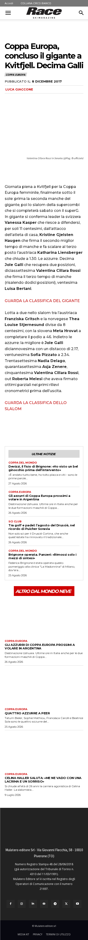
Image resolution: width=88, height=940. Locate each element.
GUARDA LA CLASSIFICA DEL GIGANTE (42, 301)
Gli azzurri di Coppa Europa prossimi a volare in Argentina (39, 497)
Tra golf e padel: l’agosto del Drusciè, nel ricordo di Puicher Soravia (41, 527)
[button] (7, 13)
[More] (53, 428)
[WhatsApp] (41, 428)
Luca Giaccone (19, 89)
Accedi (9, 3)
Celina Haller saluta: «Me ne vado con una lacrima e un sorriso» (43, 779)
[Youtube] (77, 904)
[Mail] (44, 904)
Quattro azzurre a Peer (27, 713)
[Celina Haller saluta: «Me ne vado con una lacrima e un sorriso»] (44, 750)
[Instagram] (22, 904)
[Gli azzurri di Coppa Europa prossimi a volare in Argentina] (44, 617)
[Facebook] (9, 428)
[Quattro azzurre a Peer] (44, 685)
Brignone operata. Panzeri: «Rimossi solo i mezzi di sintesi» (42, 556)
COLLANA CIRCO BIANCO (36, 3)
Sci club (15, 521)
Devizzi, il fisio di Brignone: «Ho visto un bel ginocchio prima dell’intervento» (43, 468)
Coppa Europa (15, 74)
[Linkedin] (33, 904)
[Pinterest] (31, 428)
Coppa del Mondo (22, 462)
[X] (20, 428)
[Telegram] (55, 904)
